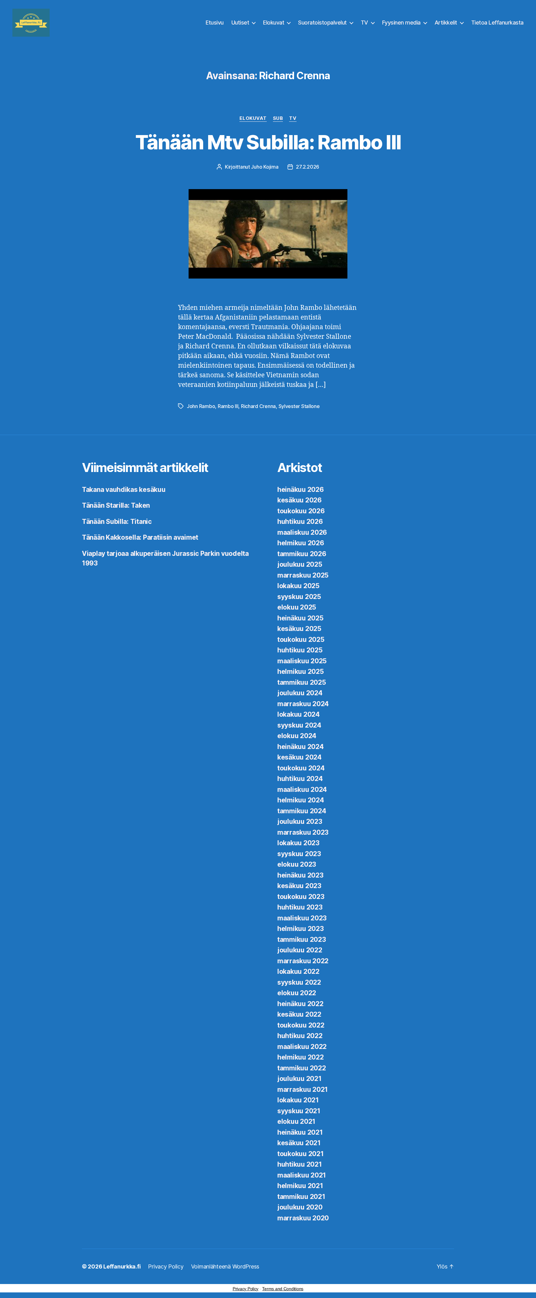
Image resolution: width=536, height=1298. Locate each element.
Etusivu (215, 22)
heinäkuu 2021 (300, 1132)
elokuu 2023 (296, 864)
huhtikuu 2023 (300, 907)
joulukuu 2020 (300, 1207)
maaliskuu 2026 (302, 532)
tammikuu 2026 (301, 554)
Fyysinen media (401, 22)
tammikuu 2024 (301, 811)
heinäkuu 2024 (300, 747)
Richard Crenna (258, 406)
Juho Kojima (264, 167)
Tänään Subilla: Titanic (117, 521)
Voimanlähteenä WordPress (225, 1266)
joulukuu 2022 (299, 950)
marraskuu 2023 (302, 832)
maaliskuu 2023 (302, 918)
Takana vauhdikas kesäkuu (124, 489)
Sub (278, 118)
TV (364, 22)
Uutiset (240, 22)
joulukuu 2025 (299, 564)
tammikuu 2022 (301, 1068)
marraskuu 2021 (302, 1089)
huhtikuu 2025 (300, 650)
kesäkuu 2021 (299, 1143)
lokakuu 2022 (298, 971)
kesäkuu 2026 (299, 500)
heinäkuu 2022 (300, 1004)
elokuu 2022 (296, 993)
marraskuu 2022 (302, 961)
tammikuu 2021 (301, 1196)
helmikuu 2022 (300, 1057)
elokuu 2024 (296, 736)
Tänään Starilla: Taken (116, 505)
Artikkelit (446, 22)
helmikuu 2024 (300, 800)
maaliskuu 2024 (302, 789)
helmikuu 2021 (300, 1186)
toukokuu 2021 (300, 1154)
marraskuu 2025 (302, 575)
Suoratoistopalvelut (322, 22)
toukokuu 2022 (300, 1025)
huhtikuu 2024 (300, 779)
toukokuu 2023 (300, 897)
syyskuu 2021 (298, 1111)
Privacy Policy (165, 1266)
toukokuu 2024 (301, 768)
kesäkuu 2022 (299, 1014)
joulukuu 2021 (299, 1078)
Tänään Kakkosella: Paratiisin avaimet (140, 537)
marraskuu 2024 (303, 704)
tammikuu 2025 (301, 682)
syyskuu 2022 (299, 982)
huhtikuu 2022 (300, 1036)
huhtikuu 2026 (300, 521)
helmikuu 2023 (300, 929)
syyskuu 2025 (299, 597)
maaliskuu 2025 (302, 661)
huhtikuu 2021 (299, 1164)
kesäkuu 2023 (299, 886)
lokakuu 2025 (298, 586)
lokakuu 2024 (298, 714)
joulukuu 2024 (300, 693)
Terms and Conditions (282, 1288)
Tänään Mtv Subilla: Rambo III (268, 142)
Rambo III (228, 406)
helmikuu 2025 (300, 671)
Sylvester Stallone (299, 406)
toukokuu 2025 (300, 639)
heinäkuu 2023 (300, 875)
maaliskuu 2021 (301, 1175)
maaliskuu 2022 (302, 1047)
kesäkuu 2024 (299, 757)
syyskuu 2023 (299, 854)
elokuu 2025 (296, 607)
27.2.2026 (307, 167)
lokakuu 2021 (298, 1100)
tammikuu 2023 (301, 939)
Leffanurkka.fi (122, 1266)
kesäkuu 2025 (299, 629)
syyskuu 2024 (299, 725)
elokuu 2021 (296, 1121)
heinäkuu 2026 (300, 489)
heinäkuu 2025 (300, 618)
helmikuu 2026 (300, 543)
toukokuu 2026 (301, 511)
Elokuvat (273, 22)
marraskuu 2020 (303, 1218)
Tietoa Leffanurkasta (497, 22)
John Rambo (201, 406)
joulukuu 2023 (299, 821)
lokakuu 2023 (298, 843)
